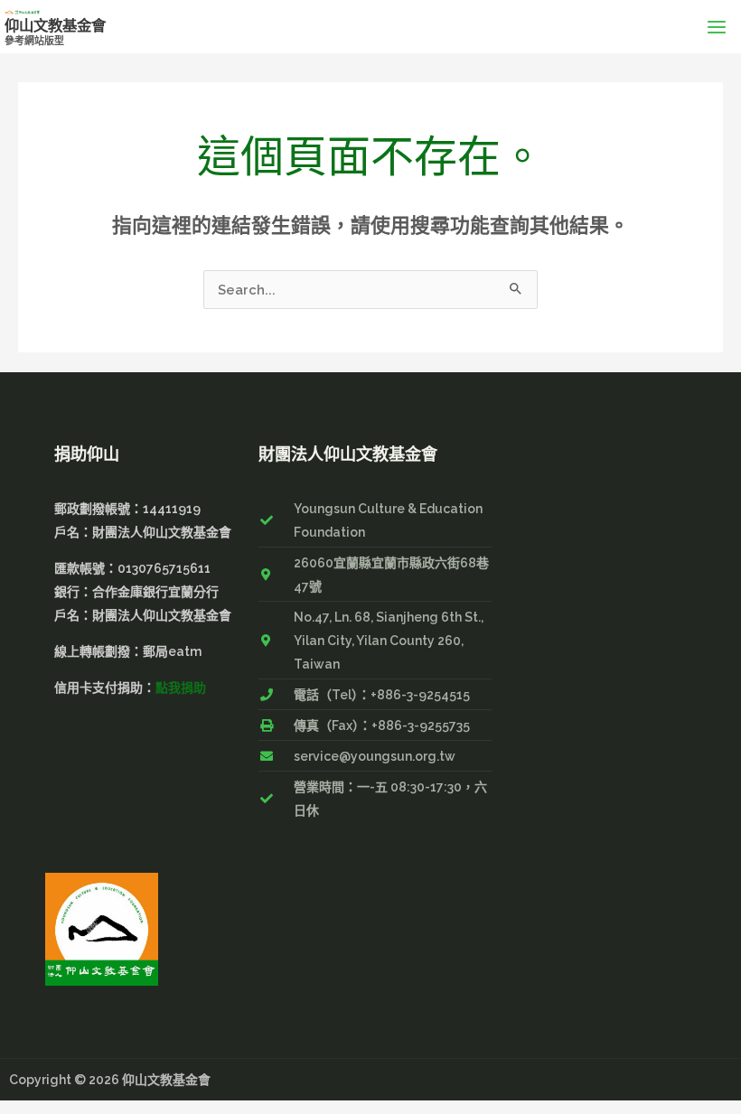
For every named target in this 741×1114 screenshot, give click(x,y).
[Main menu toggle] (716, 26)
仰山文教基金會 (55, 25)
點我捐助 (180, 687)
